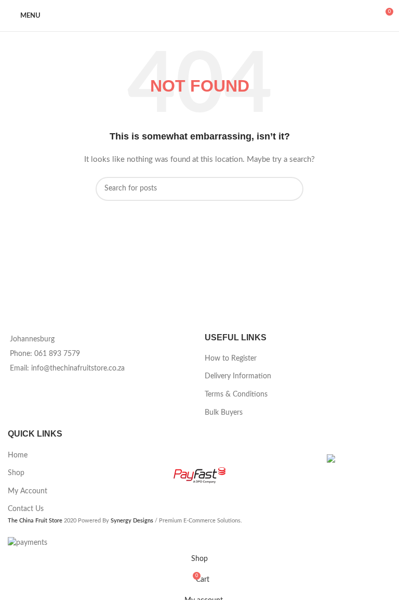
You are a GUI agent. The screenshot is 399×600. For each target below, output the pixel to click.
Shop (16, 473)
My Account (27, 491)
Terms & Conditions (236, 394)
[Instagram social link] (18, 386)
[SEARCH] (291, 189)
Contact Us (26, 509)
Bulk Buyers (224, 412)
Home (18, 455)
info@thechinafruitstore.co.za (78, 368)
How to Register (231, 358)
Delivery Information (238, 376)
